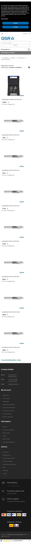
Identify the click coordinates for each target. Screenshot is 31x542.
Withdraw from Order (8, 410)
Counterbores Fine (5, 59)
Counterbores (21, 57)
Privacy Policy (6, 432)
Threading (6, 57)
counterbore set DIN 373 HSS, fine (12, 99)
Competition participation (9, 464)
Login (2, 33)
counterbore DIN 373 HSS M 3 (10, 135)
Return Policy (6, 439)
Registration (6, 395)
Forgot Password (7, 413)
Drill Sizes (5, 470)
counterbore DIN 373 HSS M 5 (10, 205)
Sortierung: (4, 67)
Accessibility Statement (9, 442)
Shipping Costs (7, 455)
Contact (5, 473)
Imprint (4, 436)
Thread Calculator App (9, 458)
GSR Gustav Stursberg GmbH (15, 534)
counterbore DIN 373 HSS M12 (11, 347)
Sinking (13, 57)
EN (29, 33)
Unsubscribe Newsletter (9, 407)
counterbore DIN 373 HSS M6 (10, 241)
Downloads (6, 452)
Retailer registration (8, 416)
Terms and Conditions (8, 429)
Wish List (25, 33)
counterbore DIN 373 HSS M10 (11, 312)
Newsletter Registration (9, 404)
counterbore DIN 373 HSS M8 (10, 276)
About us (5, 426)
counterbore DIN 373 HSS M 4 (10, 170)
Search (15, 45)
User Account (6, 398)
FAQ (4, 467)
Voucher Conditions (8, 461)
